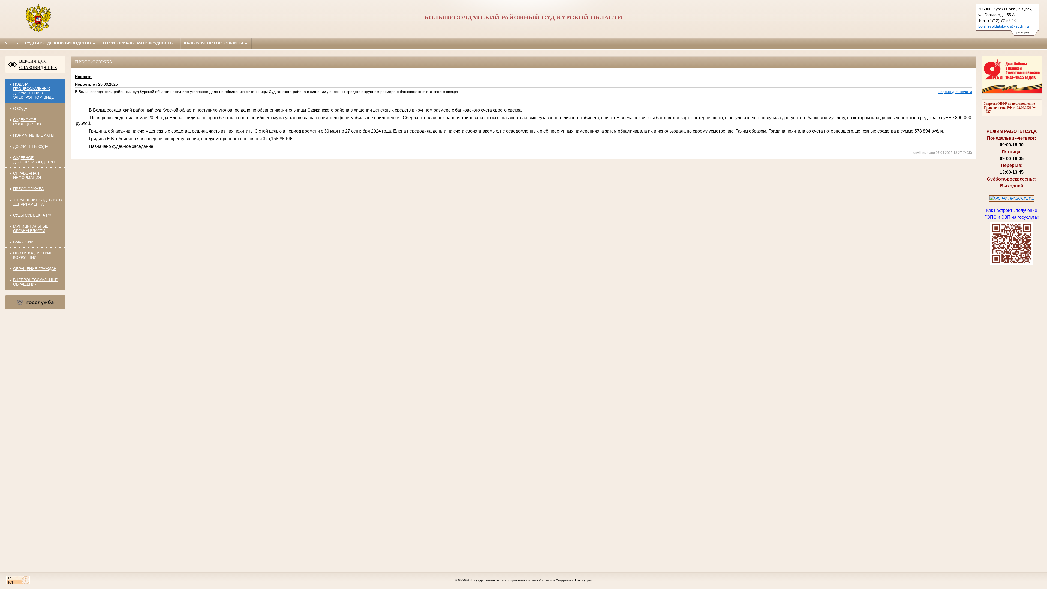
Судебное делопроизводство (58, 43)
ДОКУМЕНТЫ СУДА (30, 146)
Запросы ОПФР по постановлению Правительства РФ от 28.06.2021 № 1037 (1010, 108)
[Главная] (5, 43)
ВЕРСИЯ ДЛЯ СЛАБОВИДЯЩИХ (38, 64)
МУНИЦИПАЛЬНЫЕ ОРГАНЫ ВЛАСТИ (30, 228)
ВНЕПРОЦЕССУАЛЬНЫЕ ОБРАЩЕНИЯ (35, 282)
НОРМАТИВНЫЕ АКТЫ (33, 135)
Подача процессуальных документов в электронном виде (33, 91)
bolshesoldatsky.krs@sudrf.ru (1003, 26)
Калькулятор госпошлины (214, 43)
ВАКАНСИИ (23, 242)
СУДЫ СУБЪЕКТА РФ (32, 215)
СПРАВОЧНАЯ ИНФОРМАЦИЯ (27, 175)
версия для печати (955, 91)
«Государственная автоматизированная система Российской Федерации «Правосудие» (531, 580)
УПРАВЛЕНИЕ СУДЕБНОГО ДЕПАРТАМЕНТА (37, 202)
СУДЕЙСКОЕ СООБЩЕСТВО (27, 122)
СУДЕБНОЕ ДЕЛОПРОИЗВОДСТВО (34, 159)
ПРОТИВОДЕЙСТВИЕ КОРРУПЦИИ (32, 255)
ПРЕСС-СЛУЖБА (28, 189)
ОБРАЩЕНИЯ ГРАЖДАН (34, 268)
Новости (83, 76)
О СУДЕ (20, 108)
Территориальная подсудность (138, 43)
